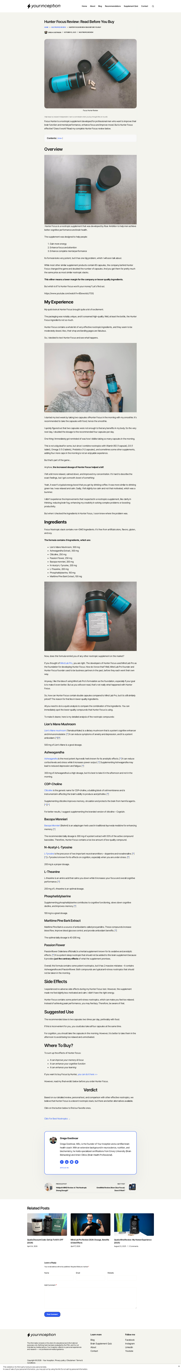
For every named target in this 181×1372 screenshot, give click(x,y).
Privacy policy (60, 1360)
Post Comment (52, 1314)
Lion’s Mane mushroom (55, 730)
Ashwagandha (51, 758)
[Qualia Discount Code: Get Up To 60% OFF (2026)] (47, 1224)
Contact (144, 6)
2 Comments (133, 1246)
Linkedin (129, 1347)
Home (84, 6)
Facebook (129, 1340)
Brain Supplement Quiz (101, 1343)
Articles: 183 (64, 1168)
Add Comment (50, 1285)
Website (110, 1273)
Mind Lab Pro (66, 663)
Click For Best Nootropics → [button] (57, 1118)
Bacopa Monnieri (52, 825)
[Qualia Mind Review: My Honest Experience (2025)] (134, 1224)
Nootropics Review (86, 32)
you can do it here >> (88, 1074)
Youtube (129, 1351)
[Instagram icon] (72, 1162)
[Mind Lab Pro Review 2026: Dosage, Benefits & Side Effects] (90, 1224)
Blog (100, 6)
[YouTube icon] (76, 1162)
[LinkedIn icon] (67, 1162)
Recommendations (113, 6)
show (60, 138)
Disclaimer (71, 1360)
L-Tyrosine (49, 853)
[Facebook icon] (62, 1162)
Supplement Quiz (131, 6)
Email (78, 1273)
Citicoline (48, 790)
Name (46, 1273)
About (92, 6)
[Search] (153, 6)
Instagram (130, 1343)
